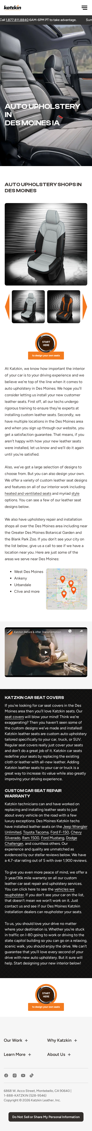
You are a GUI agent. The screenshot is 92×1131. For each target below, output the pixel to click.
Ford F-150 (59, 832)
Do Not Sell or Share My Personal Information (46, 1117)
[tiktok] (31, 1075)
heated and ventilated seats (28, 493)
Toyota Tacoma (36, 832)
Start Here (46, 346)
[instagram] (14, 1075)
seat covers (14, 717)
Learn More (14, 1054)
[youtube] (23, 1075)
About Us (56, 1054)
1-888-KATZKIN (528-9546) (25, 1096)
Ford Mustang (52, 838)
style (75, 493)
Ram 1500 (30, 838)
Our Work (13, 1040)
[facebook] (6, 1075)
